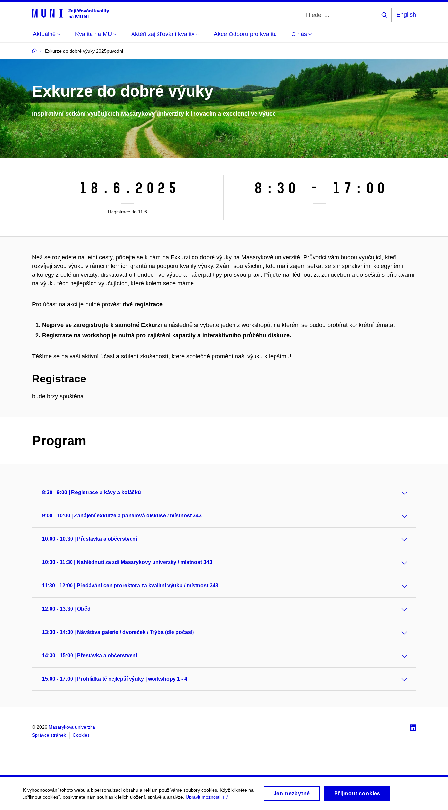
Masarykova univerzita (72, 727)
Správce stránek (49, 735)
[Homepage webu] (70, 13)
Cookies (81, 735)
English (406, 14)
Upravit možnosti (203, 796)
